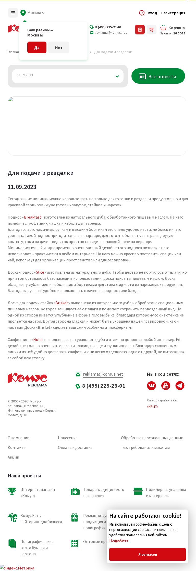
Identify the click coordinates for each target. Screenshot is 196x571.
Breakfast (32, 217)
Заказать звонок (151, 29)
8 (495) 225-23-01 (108, 27)
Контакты (17, 447)
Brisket (61, 302)
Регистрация (173, 12)
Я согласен (147, 554)
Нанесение (68, 437)
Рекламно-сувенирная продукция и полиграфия (103, 521)
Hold (37, 339)
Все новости (162, 76)
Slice (40, 272)
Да (37, 47)
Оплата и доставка (75, 447)
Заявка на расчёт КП (140, 29)
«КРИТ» (152, 406)
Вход (152, 12)
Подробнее (118, 540)
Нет (59, 47)
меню (13, 13)
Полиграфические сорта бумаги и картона (37, 547)
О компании (18, 437)
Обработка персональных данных (152, 437)
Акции (13, 457)
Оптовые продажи (100, 541)
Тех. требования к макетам (145, 447)
